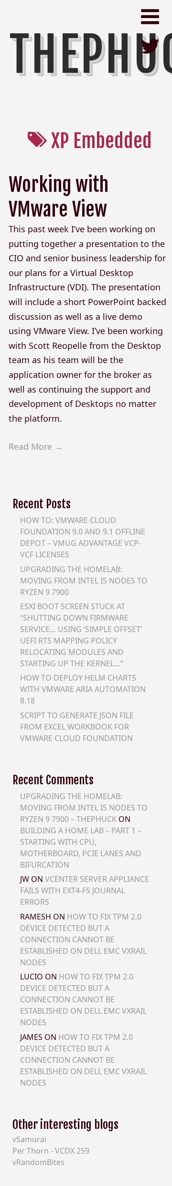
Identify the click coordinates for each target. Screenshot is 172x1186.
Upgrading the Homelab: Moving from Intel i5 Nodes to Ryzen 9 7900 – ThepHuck (84, 807)
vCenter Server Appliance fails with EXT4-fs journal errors (84, 890)
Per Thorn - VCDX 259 (50, 1151)
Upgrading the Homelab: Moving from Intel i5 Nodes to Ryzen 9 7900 (84, 580)
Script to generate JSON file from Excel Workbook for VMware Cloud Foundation (77, 726)
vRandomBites (38, 1162)
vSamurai (29, 1139)
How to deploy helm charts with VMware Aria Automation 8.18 (83, 689)
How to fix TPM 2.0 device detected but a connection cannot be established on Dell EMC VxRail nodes (83, 939)
